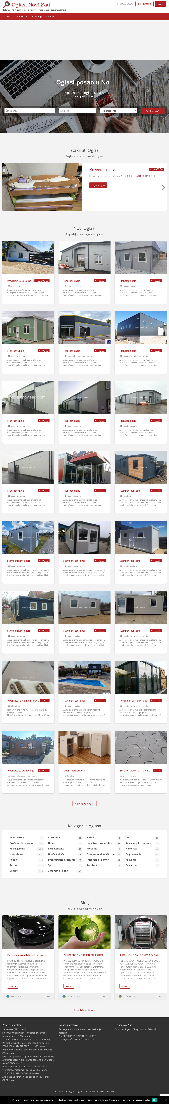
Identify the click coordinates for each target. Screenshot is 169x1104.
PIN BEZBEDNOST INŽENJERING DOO (86, 955)
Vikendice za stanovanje (20, 770)
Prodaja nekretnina (74, 286)
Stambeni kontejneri (130, 490)
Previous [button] (5, 187)
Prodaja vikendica (73, 636)
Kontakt (50, 16)
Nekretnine (26, 854)
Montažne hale (71, 280)
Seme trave (7, 1029)
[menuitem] (124, 4)
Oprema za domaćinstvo (103, 854)
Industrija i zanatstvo (103, 843)
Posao (26, 859)
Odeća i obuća (64, 854)
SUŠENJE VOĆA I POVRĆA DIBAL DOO (142, 955)
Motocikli (103, 848)
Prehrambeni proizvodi (64, 859)
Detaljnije (12, 986)
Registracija (145, 3)
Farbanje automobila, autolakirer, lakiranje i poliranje (36, 955)
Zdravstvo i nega (64, 870)
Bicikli (103, 837)
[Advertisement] (84, 40)
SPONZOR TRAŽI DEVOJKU (15, 1073)
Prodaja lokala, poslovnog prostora (80, 356)
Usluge (26, 870)
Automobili (64, 837)
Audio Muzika (26, 837)
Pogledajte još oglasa (85, 803)
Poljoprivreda (141, 854)
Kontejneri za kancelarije (133, 700)
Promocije (37, 16)
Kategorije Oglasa (75, 1091)
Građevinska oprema (130, 776)
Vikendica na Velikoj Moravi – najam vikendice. (33, 700)
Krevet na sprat (103, 169)
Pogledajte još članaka (84, 1010)
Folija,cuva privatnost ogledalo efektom (21, 1056)
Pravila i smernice (105, 1091)
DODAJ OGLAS (126, 3)
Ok (154, 1100)
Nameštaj (70, 776)
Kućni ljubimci (26, 848)
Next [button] (163, 187)
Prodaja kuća (15, 286)
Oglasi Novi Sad (31, 4)
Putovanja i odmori (103, 859)
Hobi (64, 843)
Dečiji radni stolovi (74, 770)
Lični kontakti (64, 848)
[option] (84, 187)
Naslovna (7, 16)
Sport (64, 865)
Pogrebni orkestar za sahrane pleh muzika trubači (27, 1049)
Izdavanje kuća (15, 706)
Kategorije (22, 16)
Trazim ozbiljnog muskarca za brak (19, 1039)
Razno (26, 865)
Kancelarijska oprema (141, 843)
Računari (141, 859)
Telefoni (103, 865)
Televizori (141, 865)
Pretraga (153, 110)
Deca (141, 837)
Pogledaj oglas (98, 185)
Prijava (160, 4)
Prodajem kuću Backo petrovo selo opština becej (34, 280)
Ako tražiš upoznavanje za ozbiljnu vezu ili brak (25, 1076)
